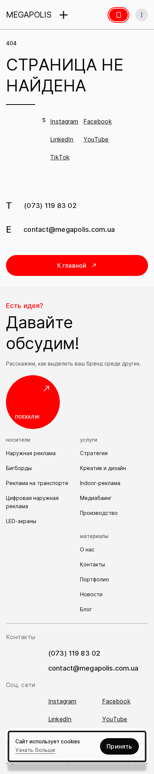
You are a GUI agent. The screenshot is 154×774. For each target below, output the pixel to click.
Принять (119, 746)
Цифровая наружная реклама (32, 502)
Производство (99, 513)
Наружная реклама (31, 453)
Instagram (64, 121)
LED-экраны (21, 521)
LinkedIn (61, 139)
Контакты (92, 564)
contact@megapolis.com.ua (69, 229)
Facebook (97, 121)
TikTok (60, 157)
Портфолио (94, 579)
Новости (91, 594)
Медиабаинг (96, 498)
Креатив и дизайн (103, 468)
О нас (87, 549)
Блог (86, 609)
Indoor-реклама (100, 483)
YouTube (96, 139)
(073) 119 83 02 (50, 205)
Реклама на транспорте (37, 483)
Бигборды (19, 468)
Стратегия (94, 453)
